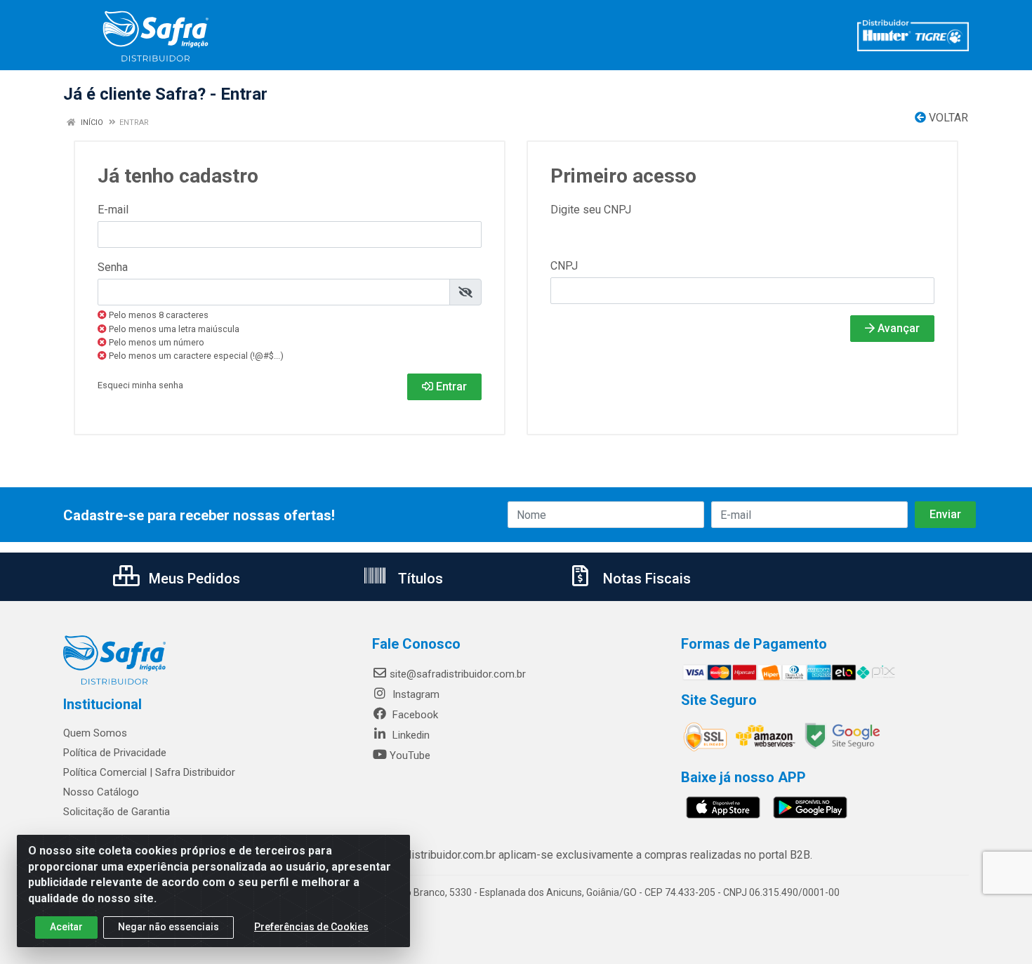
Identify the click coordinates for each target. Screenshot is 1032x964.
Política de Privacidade (114, 752)
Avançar (897, 328)
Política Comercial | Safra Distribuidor (149, 772)
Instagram (414, 694)
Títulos (419, 578)
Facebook (414, 714)
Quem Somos (95, 733)
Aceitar (66, 926)
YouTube (410, 755)
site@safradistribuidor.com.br (458, 674)
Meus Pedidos (192, 578)
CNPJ (564, 265)
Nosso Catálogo (101, 792)
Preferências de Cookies (311, 926)
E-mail (113, 209)
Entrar (450, 386)
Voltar (947, 117)
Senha (113, 267)
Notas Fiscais (645, 578)
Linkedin (410, 735)
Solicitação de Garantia (116, 811)
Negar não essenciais (168, 926)
